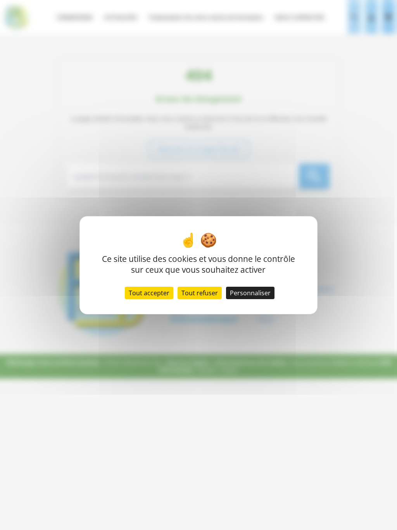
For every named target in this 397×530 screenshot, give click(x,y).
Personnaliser (250, 293)
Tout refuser (199, 293)
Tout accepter (149, 293)
